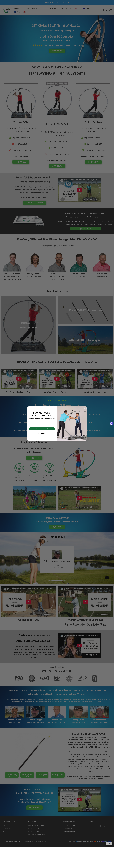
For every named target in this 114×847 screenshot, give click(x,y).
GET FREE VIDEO (42, 428)
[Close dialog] (85, 408)
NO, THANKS (42, 433)
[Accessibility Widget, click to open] (111, 423)
